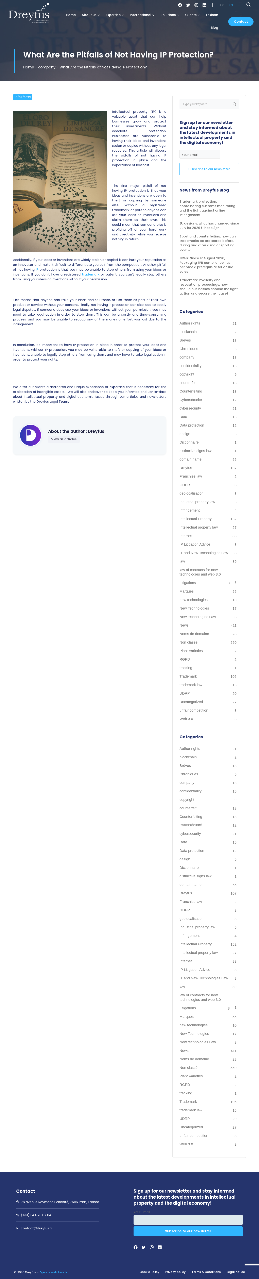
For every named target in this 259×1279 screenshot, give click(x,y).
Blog (214, 27)
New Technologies (194, 608)
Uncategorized (191, 702)
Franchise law (190, 476)
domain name (190, 459)
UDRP (184, 693)
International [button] (140, 15)
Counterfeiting (190, 391)
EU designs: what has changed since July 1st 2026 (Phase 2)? (209, 225)
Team (63, 401)
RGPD (184, 659)
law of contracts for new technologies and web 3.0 (200, 572)
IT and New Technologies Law (203, 553)
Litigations (187, 583)
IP (36, 269)
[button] (248, 4)
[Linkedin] (204, 5)
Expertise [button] (113, 15)
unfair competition (193, 710)
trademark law (190, 685)
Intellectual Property (195, 519)
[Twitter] (188, 5)
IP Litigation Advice (194, 544)
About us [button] (89, 15)
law (182, 561)
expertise (117, 387)
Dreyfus (185, 468)
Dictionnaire (189, 442)
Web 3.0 (186, 719)
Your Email (190, 154)
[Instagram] (196, 5)
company (46, 67)
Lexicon (212, 15)
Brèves (185, 340)
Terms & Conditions (206, 1272)
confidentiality (190, 366)
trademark (91, 274)
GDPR (184, 485)
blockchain (188, 332)
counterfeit (187, 383)
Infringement (189, 510)
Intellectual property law (198, 527)
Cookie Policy (149, 1272)
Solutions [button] (168, 15)
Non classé (188, 642)
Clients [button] (191, 15)
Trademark (188, 676)
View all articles (64, 439)
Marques (186, 591)
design (184, 434)
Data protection (191, 425)
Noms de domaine (194, 634)
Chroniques (188, 349)
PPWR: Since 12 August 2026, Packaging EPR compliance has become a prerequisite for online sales (206, 265)
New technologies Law (197, 617)
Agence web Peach (53, 1272)
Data (183, 417)
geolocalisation (191, 493)
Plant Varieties (191, 651)
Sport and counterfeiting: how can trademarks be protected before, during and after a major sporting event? (207, 243)
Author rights (189, 323)
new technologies (193, 600)
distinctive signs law (195, 451)
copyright (186, 374)
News (184, 625)
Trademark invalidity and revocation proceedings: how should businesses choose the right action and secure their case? (208, 287)
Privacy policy (175, 1272)
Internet (185, 536)
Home (71, 15)
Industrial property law (197, 502)
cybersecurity (190, 408)
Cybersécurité (190, 400)
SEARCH (234, 104)
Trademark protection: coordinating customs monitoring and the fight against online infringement (207, 208)
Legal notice (236, 1272)
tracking (185, 668)
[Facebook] (180, 5)
